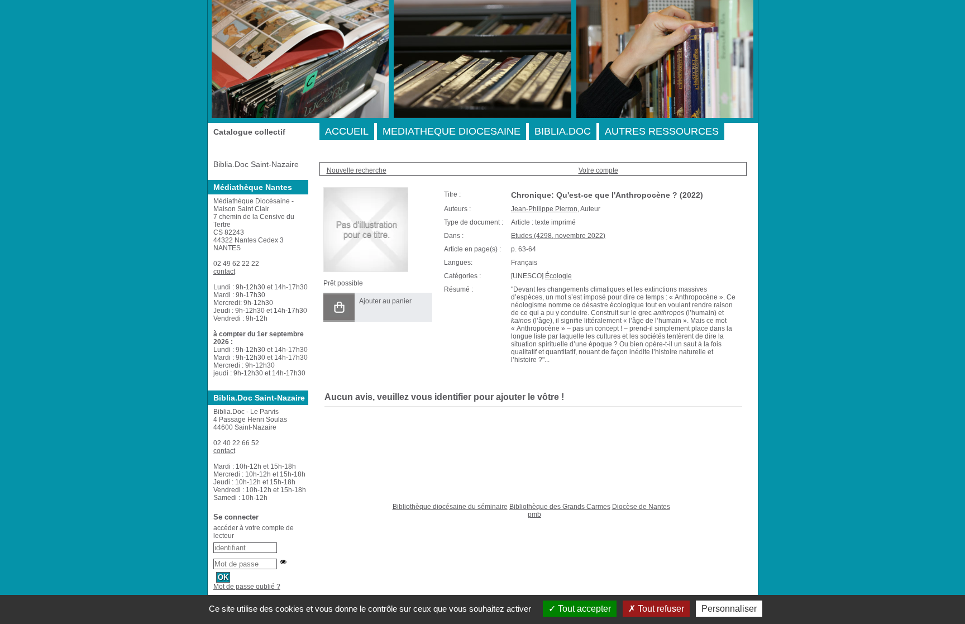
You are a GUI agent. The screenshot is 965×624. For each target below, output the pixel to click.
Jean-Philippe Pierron (544, 209)
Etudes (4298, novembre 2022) (558, 236)
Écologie (558, 276)
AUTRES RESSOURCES (662, 131)
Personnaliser (729, 608)
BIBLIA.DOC (562, 131)
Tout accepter (583, 608)
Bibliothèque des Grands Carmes (559, 507)
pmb (534, 514)
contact (224, 271)
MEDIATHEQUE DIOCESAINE (451, 131)
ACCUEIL (347, 131)
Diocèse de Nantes (641, 507)
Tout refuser (660, 608)
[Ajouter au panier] (339, 307)
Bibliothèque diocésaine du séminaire (450, 507)
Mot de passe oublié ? (246, 586)
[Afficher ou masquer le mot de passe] (283, 562)
